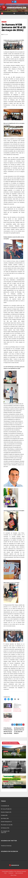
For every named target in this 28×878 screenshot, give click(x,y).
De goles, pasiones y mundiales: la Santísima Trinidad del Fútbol (12, 754)
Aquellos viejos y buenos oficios (12, 769)
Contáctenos (11, 873)
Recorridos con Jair (5, 824)
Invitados (3, 815)
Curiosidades (4, 805)
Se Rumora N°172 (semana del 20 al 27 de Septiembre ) (7, 719)
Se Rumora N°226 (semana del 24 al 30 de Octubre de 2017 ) (8, 710)
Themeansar (23, 871)
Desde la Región (5, 812)
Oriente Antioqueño (5, 821)
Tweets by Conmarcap (6, 845)
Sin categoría (4, 831)
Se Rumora (4, 21)
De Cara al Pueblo (5, 809)
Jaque (2, 832)
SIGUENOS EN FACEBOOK (9, 851)
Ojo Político (3, 818)
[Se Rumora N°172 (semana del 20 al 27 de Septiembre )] (8, 715)
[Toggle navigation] (14, 13)
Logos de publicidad (19, 873)
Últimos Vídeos (13, 875)
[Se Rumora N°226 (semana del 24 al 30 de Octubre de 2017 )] (8, 705)
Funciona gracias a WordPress (8, 871)
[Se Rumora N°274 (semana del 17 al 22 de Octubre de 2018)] (17, 705)
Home (5, 873)
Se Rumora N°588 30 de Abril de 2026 (12, 784)
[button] (26, 13)
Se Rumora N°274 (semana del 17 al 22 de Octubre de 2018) (17, 710)
